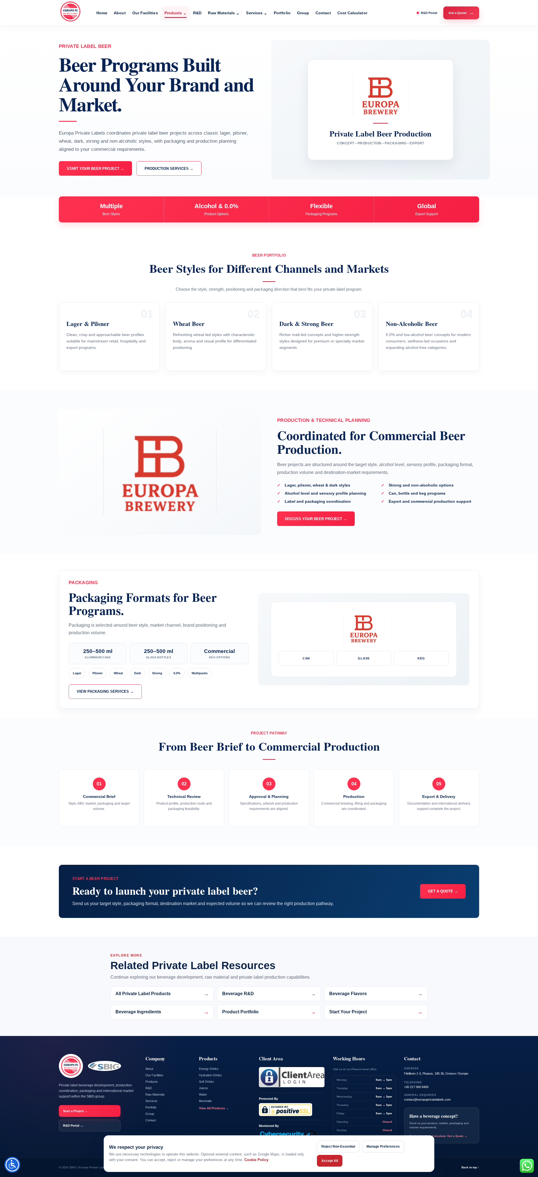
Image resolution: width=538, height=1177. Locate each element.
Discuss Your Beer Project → (316, 519)
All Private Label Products (162, 994)
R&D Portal (429, 13)
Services (256, 13)
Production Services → (169, 168)
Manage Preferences (383, 1146)
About (120, 13)
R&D (197, 13)
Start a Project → (75, 1111)
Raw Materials (224, 13)
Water (203, 1094)
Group (303, 13)
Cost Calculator (352, 13)
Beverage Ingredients (162, 1012)
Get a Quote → (443, 891)
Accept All (329, 1161)
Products (175, 13)
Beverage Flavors (376, 994)
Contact (323, 13)
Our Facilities (145, 13)
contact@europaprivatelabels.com (427, 1099)
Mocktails (205, 1101)
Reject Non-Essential (338, 1146)
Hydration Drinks (210, 1075)
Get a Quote (461, 12)
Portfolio (282, 13)
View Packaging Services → (105, 691)
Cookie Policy (256, 1160)
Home (101, 13)
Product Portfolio (269, 1012)
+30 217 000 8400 (416, 1087)
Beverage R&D (269, 994)
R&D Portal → (73, 1125)
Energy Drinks (209, 1068)
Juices (203, 1088)
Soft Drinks (206, 1081)
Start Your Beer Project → (95, 168)
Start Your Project (376, 1012)
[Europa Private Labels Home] (73, 13)
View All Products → (214, 1108)
